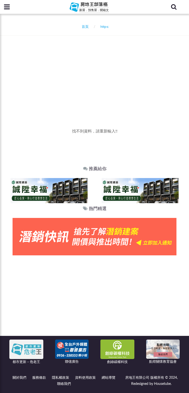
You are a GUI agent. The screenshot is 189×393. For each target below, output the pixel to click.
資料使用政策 (85, 377)
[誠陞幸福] (49, 190)
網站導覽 (108, 377)
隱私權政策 (60, 377)
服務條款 (39, 377)
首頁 (84, 27)
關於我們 (19, 377)
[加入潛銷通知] (94, 236)
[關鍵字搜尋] (174, 7)
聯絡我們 (64, 384)
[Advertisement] (96, 72)
